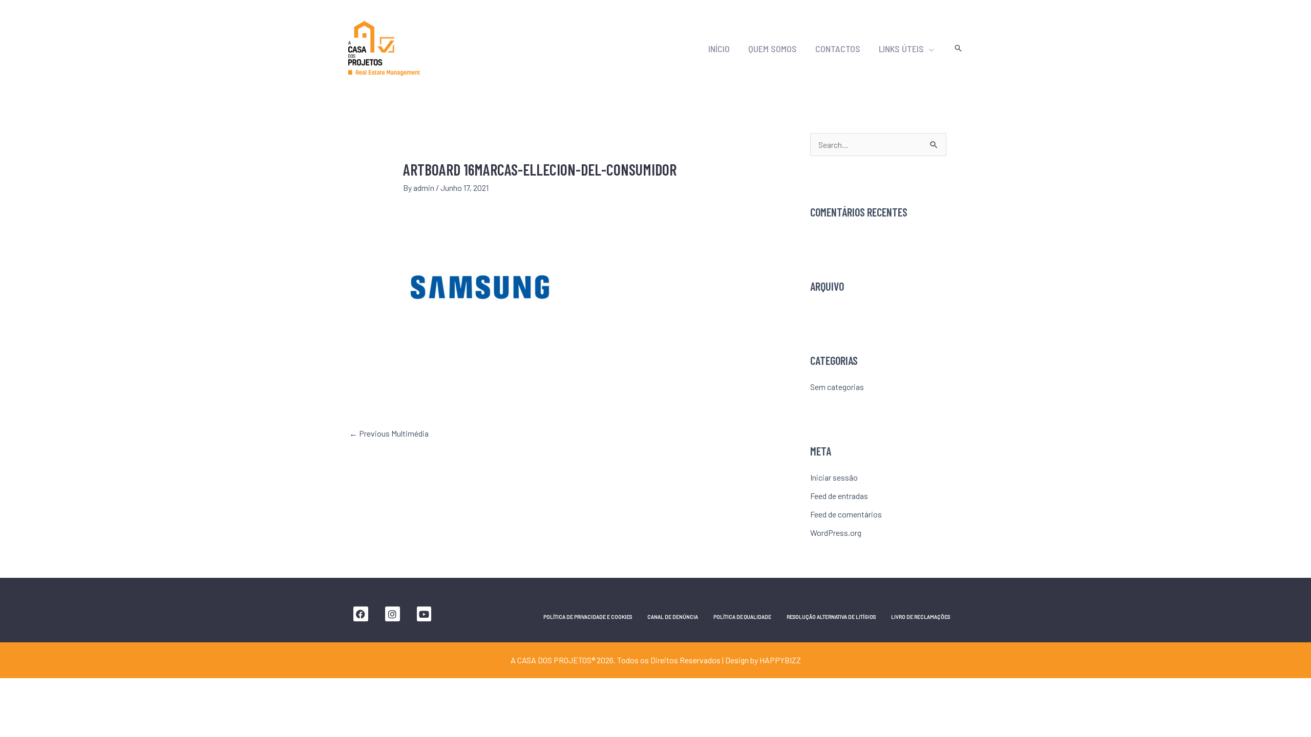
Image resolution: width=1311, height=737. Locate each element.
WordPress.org (835, 532)
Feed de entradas (839, 496)
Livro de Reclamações (920, 617)
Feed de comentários (846, 514)
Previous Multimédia (389, 433)
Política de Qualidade (742, 617)
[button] (929, 49)
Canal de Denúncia (672, 617)
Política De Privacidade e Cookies (587, 617)
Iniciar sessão (834, 477)
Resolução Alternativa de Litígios (831, 617)
